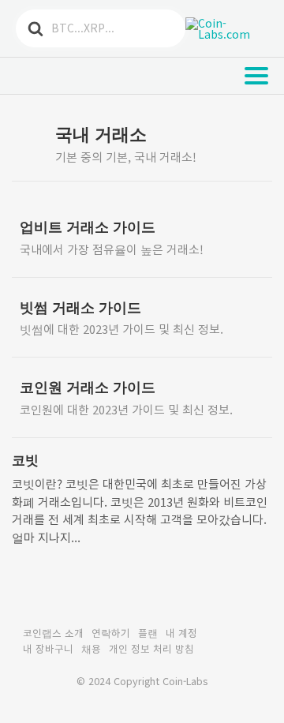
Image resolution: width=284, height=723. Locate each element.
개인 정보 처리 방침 (151, 648)
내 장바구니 (48, 648)
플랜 (148, 632)
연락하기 (111, 632)
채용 (91, 648)
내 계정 (181, 632)
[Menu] (256, 75)
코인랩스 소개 (53, 632)
